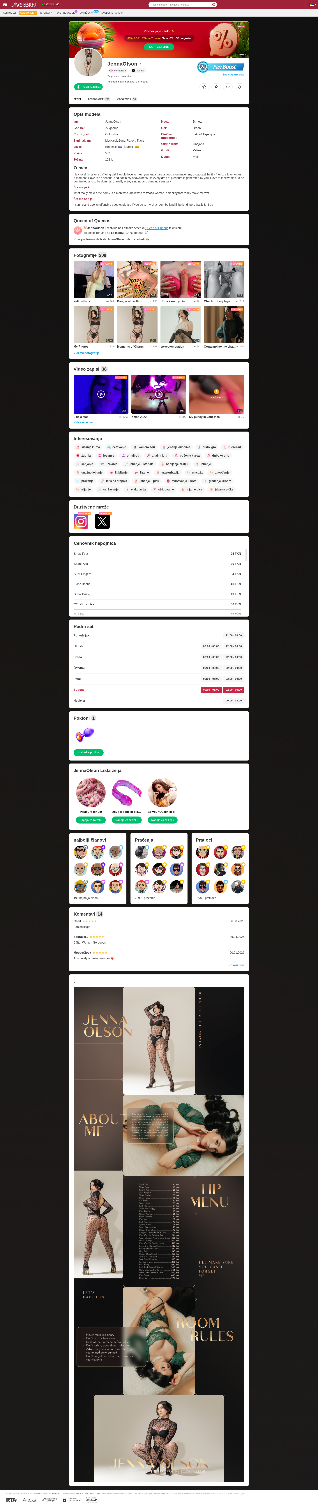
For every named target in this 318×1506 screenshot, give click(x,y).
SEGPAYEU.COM (92, 1494)
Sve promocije (66, 13)
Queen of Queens (156, 228)
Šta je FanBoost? (233, 74)
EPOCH (79, 1494)
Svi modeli (9, 13)
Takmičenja (86, 13)
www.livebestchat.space (47, 1493)
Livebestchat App (112, 13)
